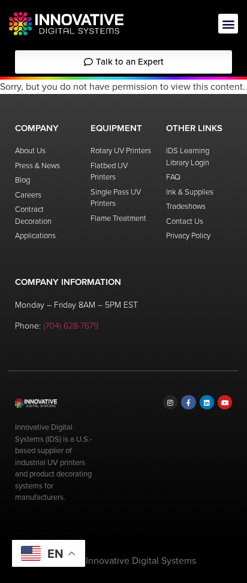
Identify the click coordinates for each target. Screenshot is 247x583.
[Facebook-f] (188, 402)
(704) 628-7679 (70, 326)
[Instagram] (170, 402)
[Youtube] (225, 402)
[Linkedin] (207, 402)
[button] (228, 24)
